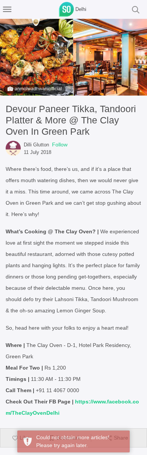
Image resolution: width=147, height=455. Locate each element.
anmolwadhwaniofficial (38, 88)
